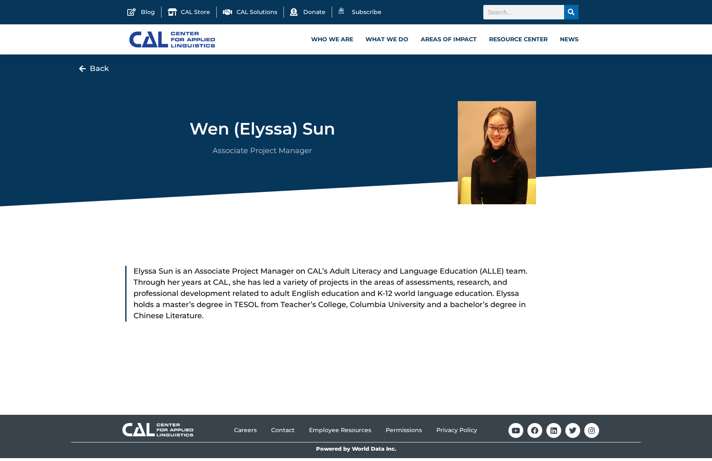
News (569, 39)
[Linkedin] (553, 430)
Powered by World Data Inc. (356, 449)
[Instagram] (591, 430)
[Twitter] (572, 430)
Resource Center (518, 39)
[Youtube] (515, 430)
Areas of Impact (449, 39)
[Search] (571, 12)
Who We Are (332, 39)
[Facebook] (534, 430)
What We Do (386, 39)
